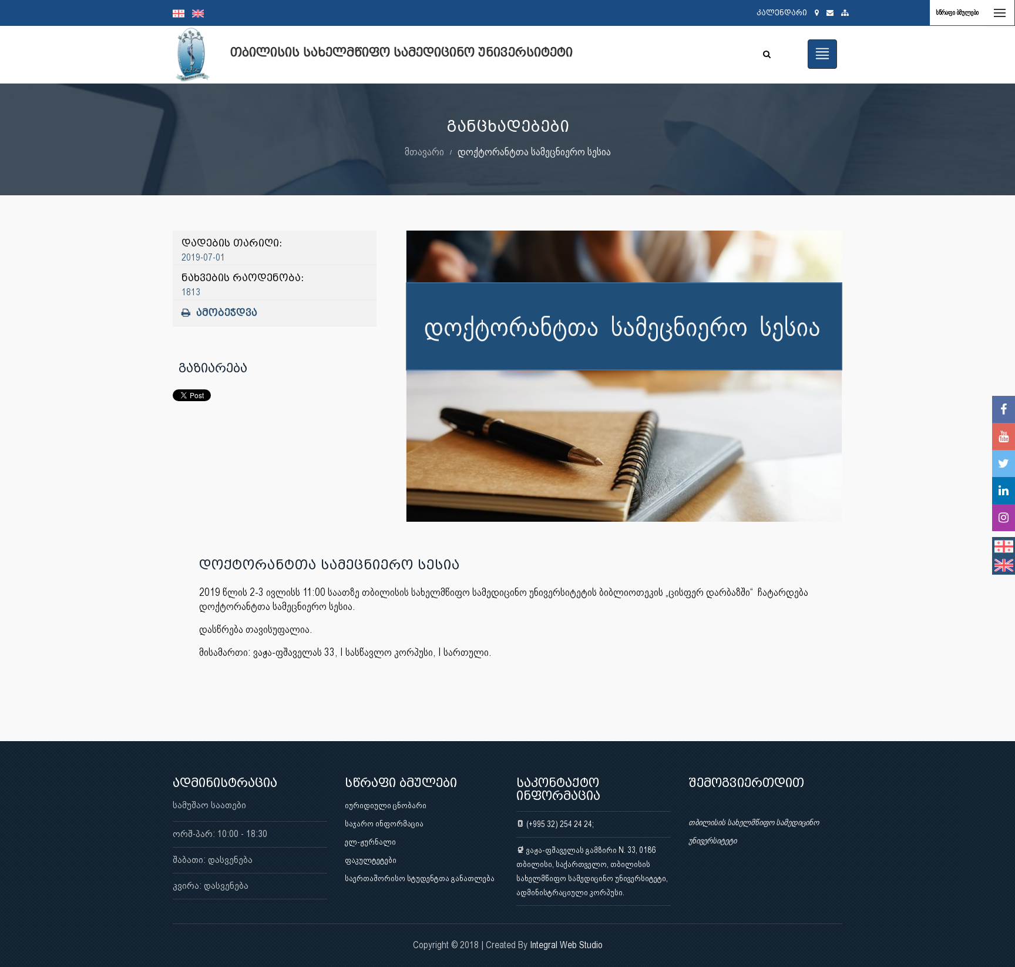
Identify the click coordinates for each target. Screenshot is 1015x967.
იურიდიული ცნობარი (385, 805)
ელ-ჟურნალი (370, 841)
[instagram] (1003, 518)
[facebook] (1003, 409)
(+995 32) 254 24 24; (559, 824)
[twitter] (1003, 463)
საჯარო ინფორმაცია (384, 823)
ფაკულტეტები (370, 860)
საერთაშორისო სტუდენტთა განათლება (420, 878)
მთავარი (424, 151)
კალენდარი (782, 12)
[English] (201, 13)
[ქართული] (182, 13)
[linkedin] (1003, 491)
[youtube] (1003, 436)
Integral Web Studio (566, 945)
